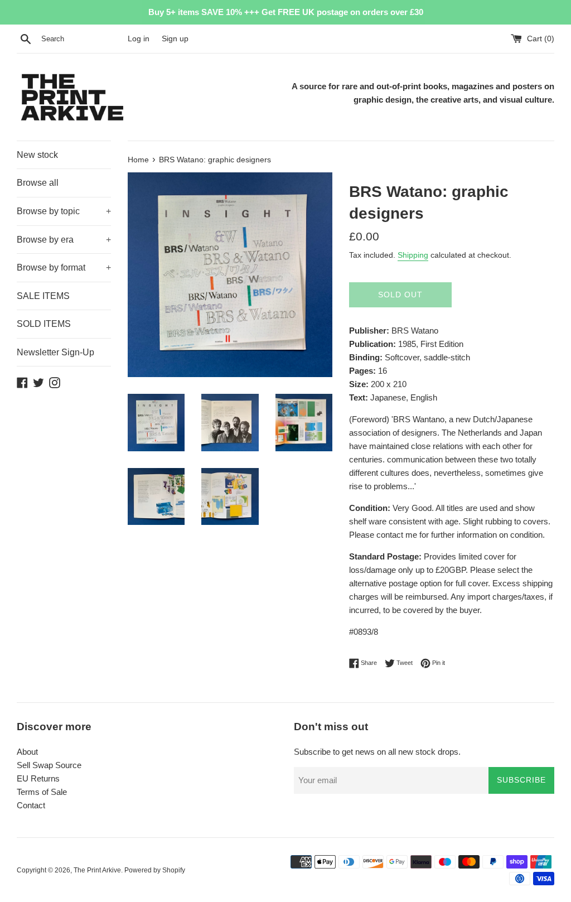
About (27, 751)
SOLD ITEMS (44, 324)
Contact (31, 805)
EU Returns (38, 778)
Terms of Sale (42, 792)
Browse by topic (64, 211)
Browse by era (64, 239)
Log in (138, 39)
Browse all (38, 182)
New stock (37, 155)
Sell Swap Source (49, 765)
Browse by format (64, 267)
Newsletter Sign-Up (55, 352)
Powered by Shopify (154, 870)
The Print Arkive (97, 870)
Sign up (175, 39)
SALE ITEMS (43, 296)
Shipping (413, 254)
